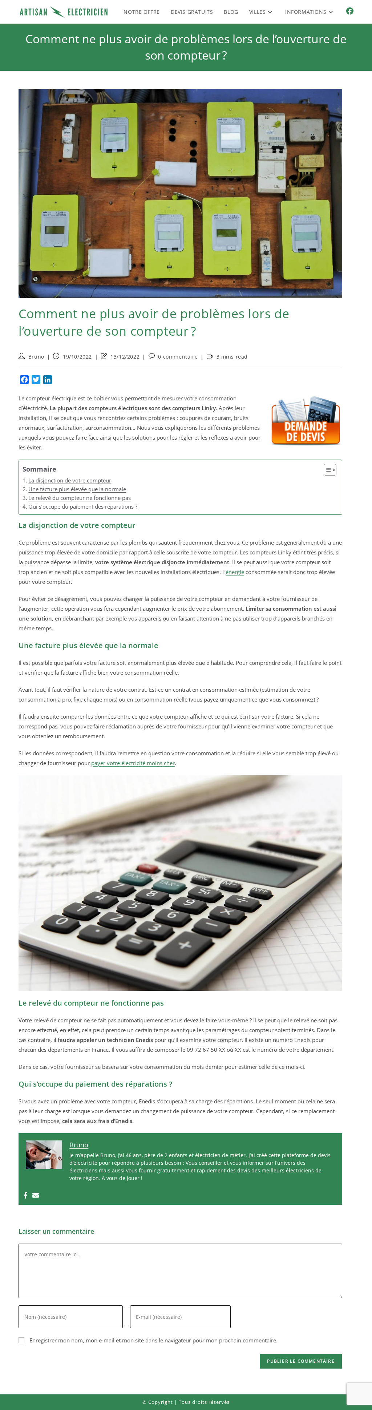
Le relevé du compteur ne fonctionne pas (79, 497)
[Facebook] (25, 1195)
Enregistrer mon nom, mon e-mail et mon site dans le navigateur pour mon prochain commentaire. (153, 1340)
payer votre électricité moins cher (133, 763)
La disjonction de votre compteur (69, 480)
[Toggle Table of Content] (326, 470)
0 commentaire (178, 356)
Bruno (36, 356)
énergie (235, 571)
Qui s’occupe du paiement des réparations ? (82, 506)
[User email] (35, 1195)
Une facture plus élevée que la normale (77, 489)
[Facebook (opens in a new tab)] (349, 11)
